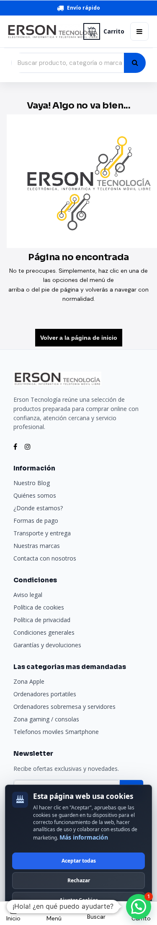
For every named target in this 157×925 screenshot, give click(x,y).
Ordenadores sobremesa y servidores (64, 707)
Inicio (13, 918)
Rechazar (78, 880)
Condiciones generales (44, 632)
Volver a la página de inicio (78, 337)
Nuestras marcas (36, 546)
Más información (83, 837)
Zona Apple (28, 681)
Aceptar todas (79, 860)
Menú (54, 918)
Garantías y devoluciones (47, 645)
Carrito (113, 31)
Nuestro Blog (31, 483)
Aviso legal (27, 595)
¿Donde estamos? (38, 508)
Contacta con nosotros (44, 558)
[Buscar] (135, 63)
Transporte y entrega (42, 533)
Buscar (96, 916)
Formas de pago (35, 521)
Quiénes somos (34, 495)
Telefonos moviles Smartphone (56, 732)
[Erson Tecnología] (42, 31)
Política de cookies (38, 607)
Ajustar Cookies (78, 900)
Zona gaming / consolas (46, 719)
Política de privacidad (41, 620)
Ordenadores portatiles (44, 694)
